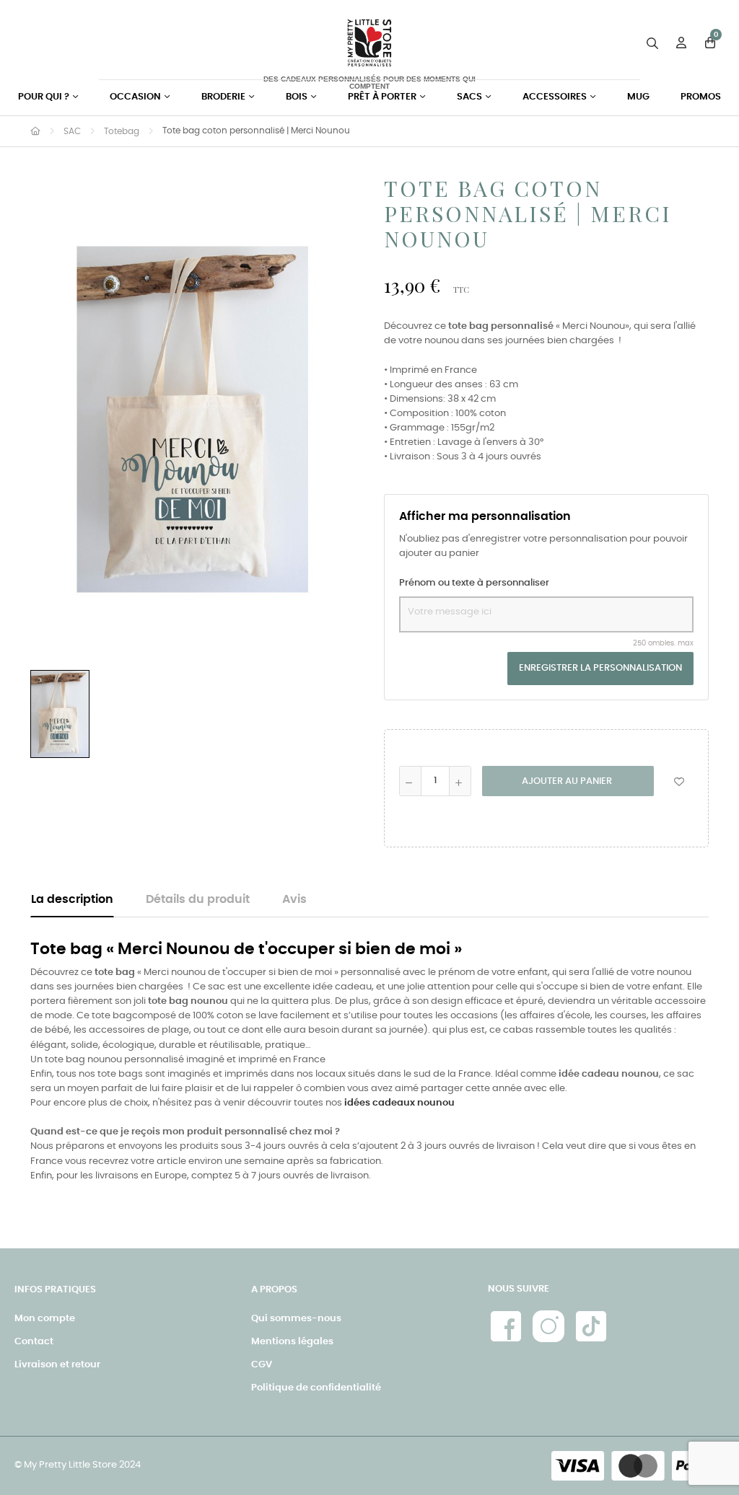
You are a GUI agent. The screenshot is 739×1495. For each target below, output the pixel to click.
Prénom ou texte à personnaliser (474, 583)
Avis (294, 899)
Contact (33, 1341)
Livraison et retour (57, 1365)
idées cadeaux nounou (399, 1103)
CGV (261, 1365)
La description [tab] (72, 899)
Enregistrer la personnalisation (600, 668)
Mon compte (44, 1318)
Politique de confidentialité (316, 1388)
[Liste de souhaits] (679, 781)
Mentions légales (292, 1341)
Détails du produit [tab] (198, 899)
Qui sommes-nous (296, 1318)
